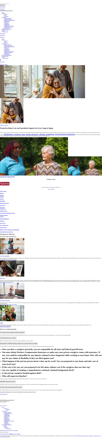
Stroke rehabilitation (4, 218)
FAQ (5, 41)
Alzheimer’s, (9, 134)
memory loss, (20, 134)
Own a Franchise (15, 430)
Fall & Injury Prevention (8, 52)
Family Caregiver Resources (7, 28)
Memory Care (6, 47)
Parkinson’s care (3, 210)
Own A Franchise (5, 31)
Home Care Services (7, 44)
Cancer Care (6, 48)
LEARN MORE (6, 282)
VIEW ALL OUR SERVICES (5, 326)
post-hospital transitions (65, 134)
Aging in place (3, 191)
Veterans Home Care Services (6, 231)
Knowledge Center (5, 29)
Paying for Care (7, 27)
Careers (3, 30)
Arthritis (2, 198)
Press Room (6, 16)
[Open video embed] (7, 176)
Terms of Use (91, 435)
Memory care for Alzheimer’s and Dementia (9, 229)
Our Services (4, 43)
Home (3, 12)
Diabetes (2, 193)
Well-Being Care (7, 53)
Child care (2, 220)
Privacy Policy (96, 435)
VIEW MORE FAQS (3, 394)
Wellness (1, 322)
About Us (3, 13)
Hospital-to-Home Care (8, 45)
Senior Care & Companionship (9, 46)
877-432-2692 (5, 125)
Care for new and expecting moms (7, 213)
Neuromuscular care (4, 203)
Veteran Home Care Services (9, 51)
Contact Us (2, 64)
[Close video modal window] (7, 177)
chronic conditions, (47, 134)
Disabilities (2, 201)
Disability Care (6, 50)
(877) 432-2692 (4, 405)
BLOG (5, 425)
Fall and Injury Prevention (5, 300)
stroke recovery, (32, 134)
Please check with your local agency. (82, 435)
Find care (1, 125)
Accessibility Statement (6, 436)
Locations (6, 40)
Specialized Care (7, 49)
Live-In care (2, 223)
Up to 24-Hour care (4, 225)
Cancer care (2, 205)
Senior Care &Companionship (7, 415)
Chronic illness (3, 227)
